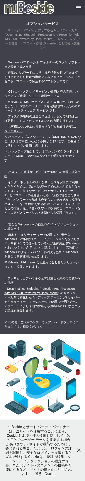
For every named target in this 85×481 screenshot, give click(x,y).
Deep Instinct (16, 288)
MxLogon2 (28, 262)
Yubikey (13, 262)
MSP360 (13, 102)
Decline (50, 473)
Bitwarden (50, 172)
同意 (38, 473)
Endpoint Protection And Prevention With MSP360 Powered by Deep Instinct (39, 290)
